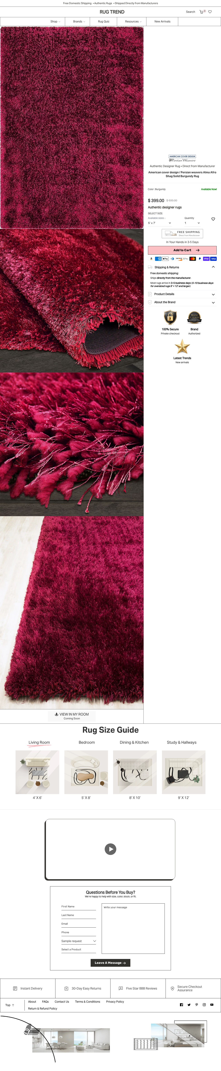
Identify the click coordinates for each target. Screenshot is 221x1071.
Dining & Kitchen (134, 742)
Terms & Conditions (87, 1002)
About (32, 1002)
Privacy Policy (115, 1002)
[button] (201, 12)
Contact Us (62, 1002)
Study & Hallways (181, 742)
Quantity (189, 218)
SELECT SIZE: (155, 213)
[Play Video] (110, 849)
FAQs (45, 1002)
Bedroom (87, 742)
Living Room (39, 742)
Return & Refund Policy (42, 1008)
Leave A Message (108, 963)
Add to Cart (182, 250)
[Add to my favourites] (213, 219)
